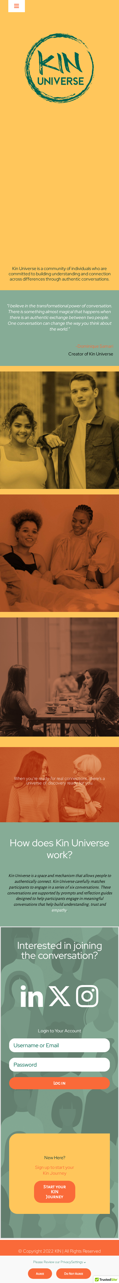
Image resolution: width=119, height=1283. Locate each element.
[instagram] (87, 996)
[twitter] (59, 996)
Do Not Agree (73, 1273)
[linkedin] (32, 996)
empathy (58, 910)
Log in (59, 1083)
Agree (40, 1273)
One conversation (25, 323)
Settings (77, 1262)
